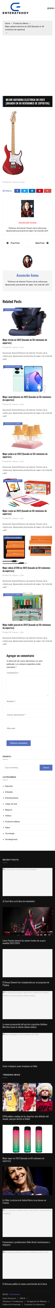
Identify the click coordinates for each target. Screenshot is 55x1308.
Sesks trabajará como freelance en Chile (20, 1066)
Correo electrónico (16, 715)
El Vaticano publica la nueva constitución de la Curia (25, 1283)
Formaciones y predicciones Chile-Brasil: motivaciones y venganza (26, 1243)
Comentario (13, 673)
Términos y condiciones (13, 1301)
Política (8, 816)
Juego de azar (11, 804)
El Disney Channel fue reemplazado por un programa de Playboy (26, 984)
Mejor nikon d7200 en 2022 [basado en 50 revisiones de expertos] (26, 569)
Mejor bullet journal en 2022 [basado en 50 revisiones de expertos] (27, 626)
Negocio (8, 810)
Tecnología (9, 833)
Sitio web (11, 728)
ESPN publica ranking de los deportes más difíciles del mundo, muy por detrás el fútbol (26, 1118)
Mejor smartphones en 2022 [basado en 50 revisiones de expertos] (27, 398)
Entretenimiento (11, 798)
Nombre (11, 701)
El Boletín (9, 792)
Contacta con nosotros (34, 1305)
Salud (7, 828)
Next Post (40, 243)
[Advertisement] (27, 64)
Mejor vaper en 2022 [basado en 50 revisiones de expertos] (23, 1160)
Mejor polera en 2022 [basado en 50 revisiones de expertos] (25, 455)
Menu (51, 8)
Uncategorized (11, 839)
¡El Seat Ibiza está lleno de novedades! (19, 901)
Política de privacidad (11, 1305)
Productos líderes (12, 310)
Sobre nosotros (9, 1298)
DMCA (22, 1298)
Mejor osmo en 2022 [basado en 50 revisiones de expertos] (25, 512)
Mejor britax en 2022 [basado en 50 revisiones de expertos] (25, 341)
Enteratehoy (15, 1294)
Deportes (9, 786)
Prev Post (15, 243)
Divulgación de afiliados (37, 1301)
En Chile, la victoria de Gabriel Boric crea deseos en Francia (24, 1201)
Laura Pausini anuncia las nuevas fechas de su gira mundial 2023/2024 (24, 942)
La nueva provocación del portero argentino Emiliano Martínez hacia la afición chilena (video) (25, 1026)
